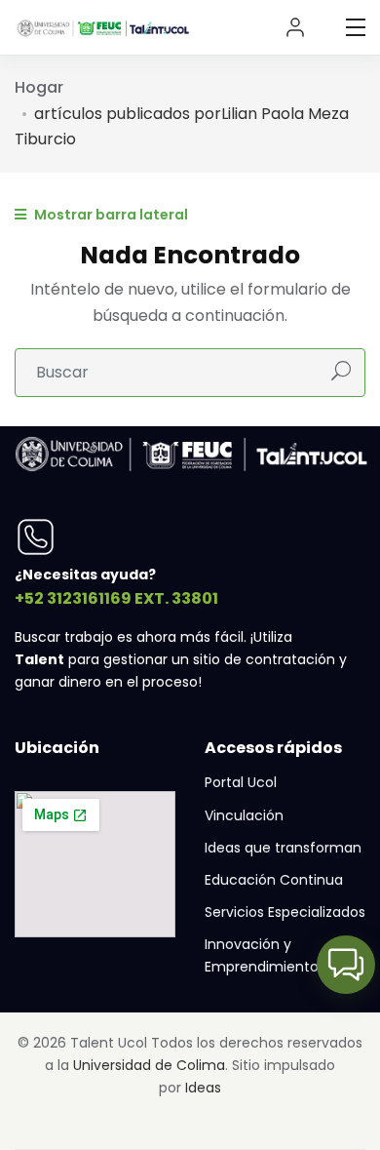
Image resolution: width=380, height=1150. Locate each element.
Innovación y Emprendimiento (262, 955)
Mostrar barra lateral (109, 214)
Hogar (39, 87)
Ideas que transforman (283, 847)
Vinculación (244, 815)
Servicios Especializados (285, 912)
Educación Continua (274, 880)
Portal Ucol (241, 782)
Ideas (203, 1087)
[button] (346, 964)
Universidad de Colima (149, 1065)
